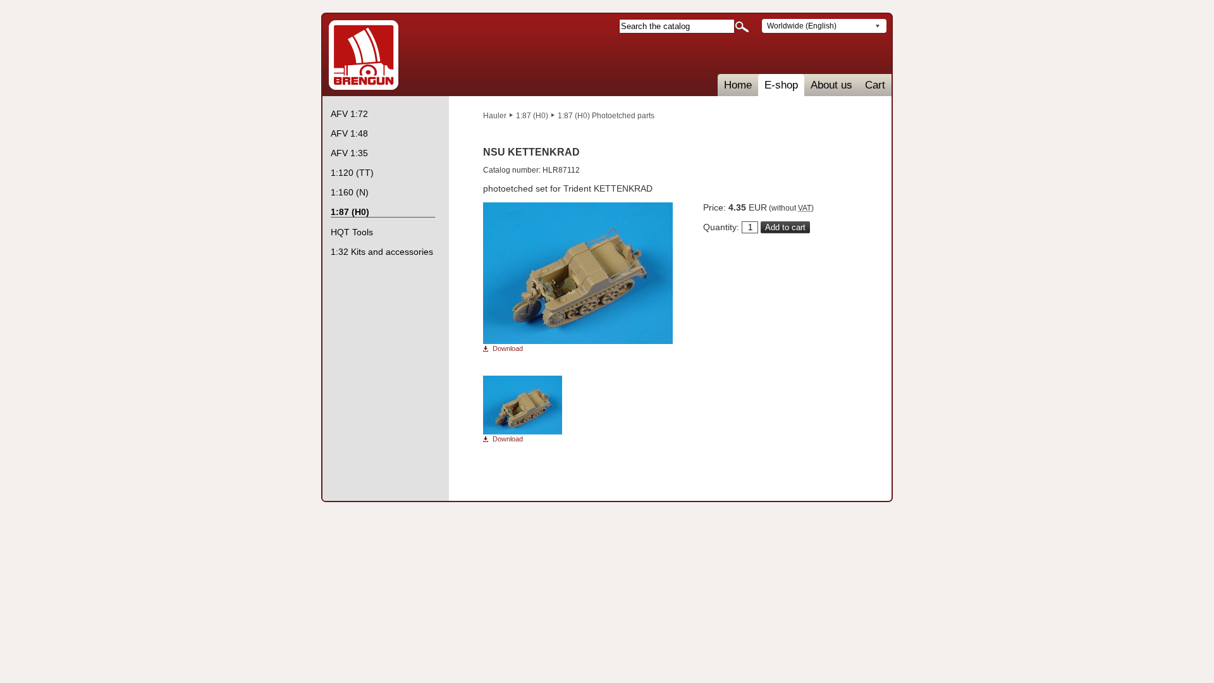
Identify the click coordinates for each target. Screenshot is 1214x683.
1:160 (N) (350, 192)
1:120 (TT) (352, 173)
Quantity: (721, 227)
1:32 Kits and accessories (382, 252)
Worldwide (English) (802, 26)
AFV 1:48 (349, 133)
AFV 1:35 (349, 153)
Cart (875, 85)
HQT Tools (352, 232)
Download (508, 348)
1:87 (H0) (532, 115)
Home (738, 85)
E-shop (781, 85)
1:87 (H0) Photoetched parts (606, 115)
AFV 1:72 (349, 114)
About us (831, 85)
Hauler (494, 115)
